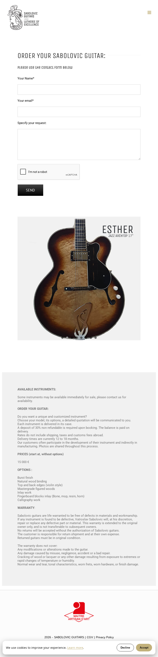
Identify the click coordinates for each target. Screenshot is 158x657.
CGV (90, 637)
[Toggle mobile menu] (150, 12)
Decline (125, 647)
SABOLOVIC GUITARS (69, 637)
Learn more (75, 648)
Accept (144, 647)
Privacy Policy (105, 637)
